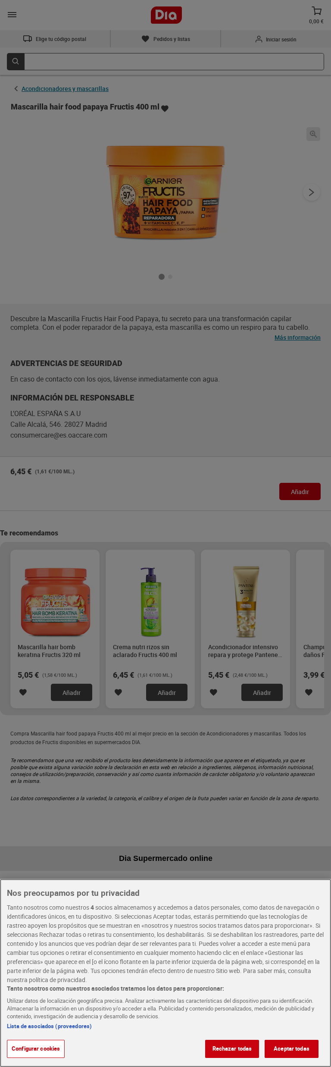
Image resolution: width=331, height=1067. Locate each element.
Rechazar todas (232, 1048)
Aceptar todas (291, 1048)
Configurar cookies (36, 1048)
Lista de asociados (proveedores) (49, 1026)
